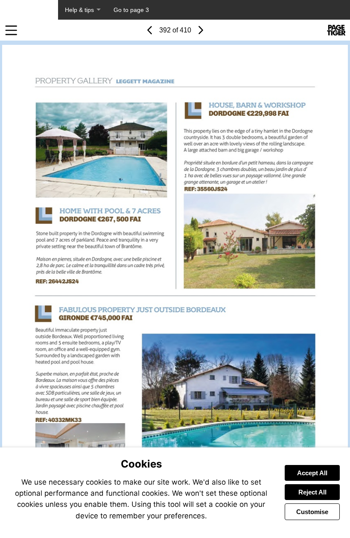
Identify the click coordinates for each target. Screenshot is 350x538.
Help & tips (79, 9)
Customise (312, 511)
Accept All (312, 473)
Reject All (312, 492)
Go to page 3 (131, 9)
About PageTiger (29, 9)
